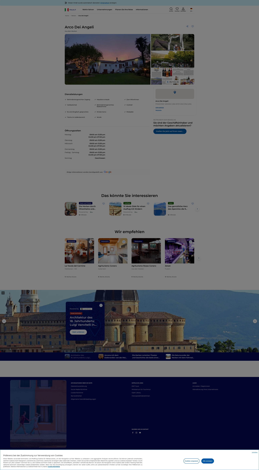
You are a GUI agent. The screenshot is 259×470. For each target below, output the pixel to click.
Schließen (254, 452)
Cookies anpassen (191, 461)
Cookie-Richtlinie (54, 466)
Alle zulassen (207, 461)
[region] (129, 460)
